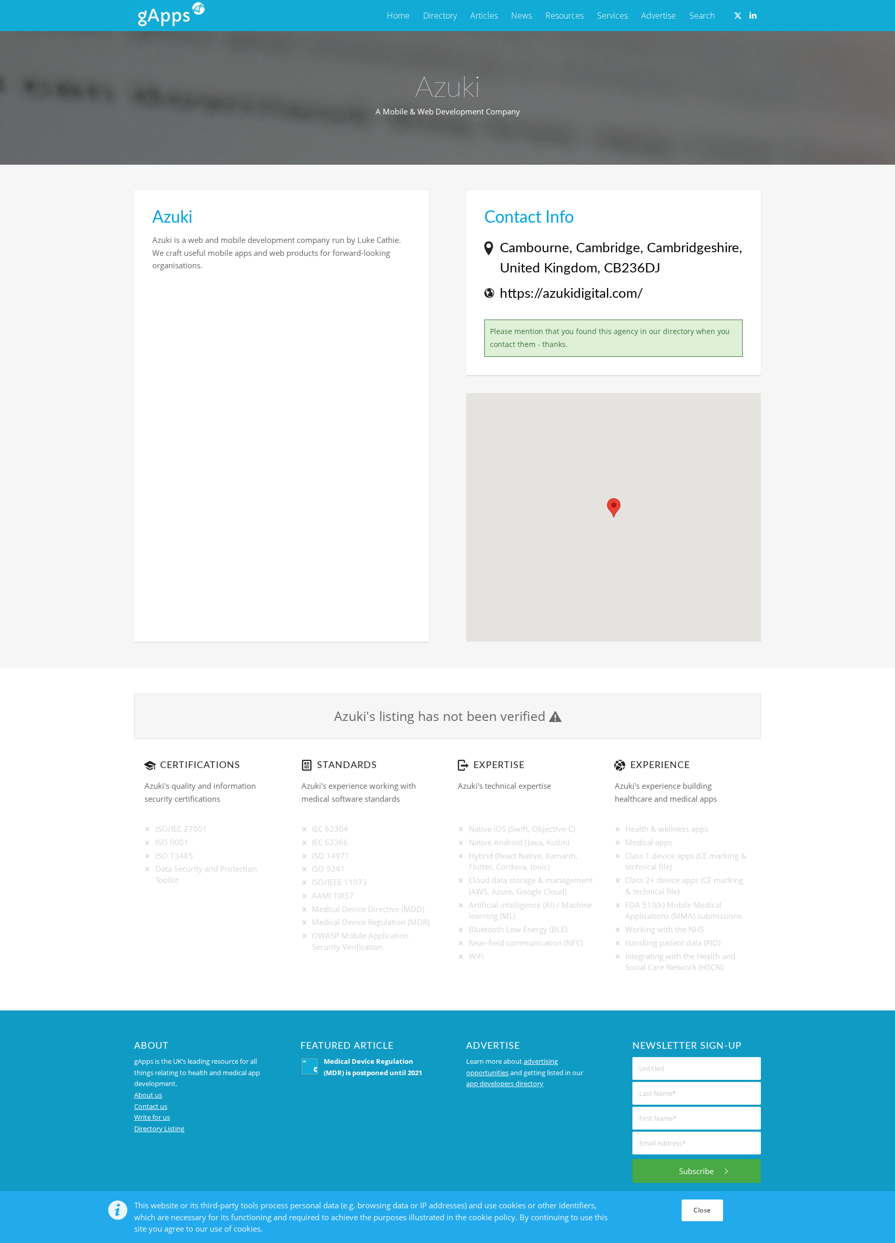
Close (702, 1210)
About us (148, 1095)
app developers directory (504, 1083)
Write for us (152, 1117)
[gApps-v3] (171, 15)
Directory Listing (159, 1128)
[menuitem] (398, 15)
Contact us (150, 1106)
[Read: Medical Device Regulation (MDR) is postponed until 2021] (309, 1066)
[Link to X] (737, 15)
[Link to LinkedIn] (753, 15)
